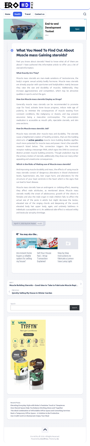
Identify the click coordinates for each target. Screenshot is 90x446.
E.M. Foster (31, 223)
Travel (28, 14)
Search (13, 304)
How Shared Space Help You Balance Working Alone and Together (37, 408)
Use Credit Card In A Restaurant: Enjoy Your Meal (30, 416)
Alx (57, 439)
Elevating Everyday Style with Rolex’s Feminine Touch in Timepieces (38, 405)
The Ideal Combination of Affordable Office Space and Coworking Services (40, 411)
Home (7, 14)
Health (18, 14)
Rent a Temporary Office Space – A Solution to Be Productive (35, 413)
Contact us (39, 14)
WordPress (44, 439)
